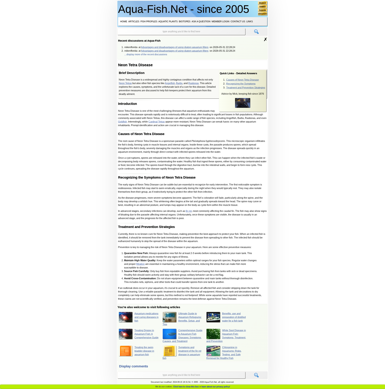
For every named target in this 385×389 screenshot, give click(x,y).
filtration (140, 264)
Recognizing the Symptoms (241, 83)
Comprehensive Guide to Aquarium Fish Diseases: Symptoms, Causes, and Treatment (182, 335)
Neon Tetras (125, 83)
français (262, 10)
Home (123, 21)
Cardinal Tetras (156, 121)
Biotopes (184, 21)
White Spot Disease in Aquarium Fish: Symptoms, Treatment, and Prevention (226, 335)
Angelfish (170, 83)
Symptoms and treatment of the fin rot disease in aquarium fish (182, 352)
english (262, 6)
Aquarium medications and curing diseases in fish (146, 317)
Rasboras (193, 83)
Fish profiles (148, 21)
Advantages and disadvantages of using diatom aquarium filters (174, 47)
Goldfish (122, 121)
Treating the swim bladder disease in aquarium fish (144, 351)
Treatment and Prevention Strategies (245, 87)
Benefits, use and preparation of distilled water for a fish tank (234, 317)
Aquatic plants (168, 21)
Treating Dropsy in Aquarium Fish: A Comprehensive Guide (146, 334)
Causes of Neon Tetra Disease (242, 80)
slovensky (262, 14)
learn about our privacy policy (215, 387)
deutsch (262, 3)
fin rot (189, 211)
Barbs (179, 83)
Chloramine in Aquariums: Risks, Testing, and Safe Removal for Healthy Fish (224, 352)
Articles (133, 21)
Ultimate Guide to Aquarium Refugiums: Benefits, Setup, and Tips (182, 319)
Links (249, 21)
